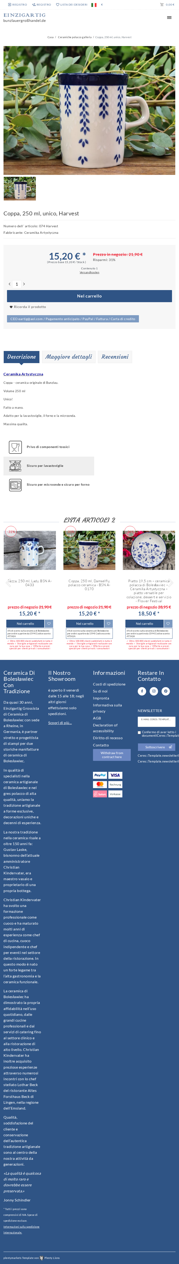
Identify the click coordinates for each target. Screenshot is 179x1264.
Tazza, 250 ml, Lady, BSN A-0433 (30, 583)
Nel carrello (89, 296)
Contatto (101, 745)
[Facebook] (142, 691)
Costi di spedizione (109, 684)
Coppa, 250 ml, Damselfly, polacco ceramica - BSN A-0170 (89, 585)
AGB (97, 718)
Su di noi (100, 691)
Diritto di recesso (108, 738)
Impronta (101, 698)
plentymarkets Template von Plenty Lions (31, 1257)
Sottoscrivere (155, 747)
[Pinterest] (166, 691)
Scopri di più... (60, 722)
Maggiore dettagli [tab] (69, 356)
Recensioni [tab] (115, 356)
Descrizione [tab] (21, 356)
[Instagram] (154, 691)
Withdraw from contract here (112, 755)
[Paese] (93, 4)
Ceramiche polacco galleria (75, 37)
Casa (51, 37)
